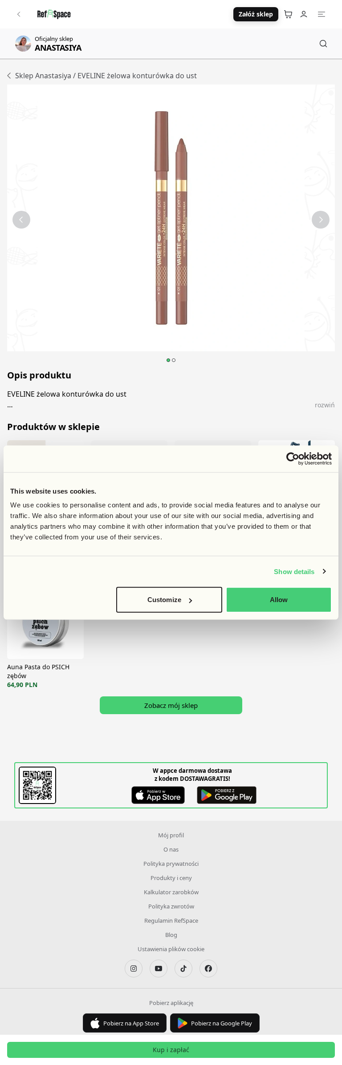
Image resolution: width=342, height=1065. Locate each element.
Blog (171, 935)
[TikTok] (183, 968)
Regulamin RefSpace (171, 920)
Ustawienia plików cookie (171, 948)
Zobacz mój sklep (171, 705)
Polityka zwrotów (171, 906)
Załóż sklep (256, 14)
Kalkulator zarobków (171, 892)
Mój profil (171, 835)
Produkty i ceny (171, 878)
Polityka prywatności (171, 864)
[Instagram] (133, 968)
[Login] (304, 14)
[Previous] (21, 220)
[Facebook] (208, 968)
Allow (279, 599)
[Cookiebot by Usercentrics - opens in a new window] (293, 458)
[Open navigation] (321, 14)
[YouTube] (158, 968)
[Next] (321, 220)
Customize (164, 599)
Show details (294, 571)
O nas (171, 849)
